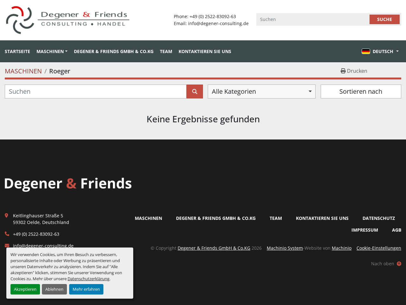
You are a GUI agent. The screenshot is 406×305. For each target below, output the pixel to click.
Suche (384, 19)
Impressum (364, 230)
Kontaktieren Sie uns (205, 51)
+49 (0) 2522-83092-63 (36, 234)
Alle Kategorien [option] (234, 91)
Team (166, 51)
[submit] (195, 91)
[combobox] (262, 91)
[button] (52, 51)
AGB (396, 230)
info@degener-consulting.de (43, 246)
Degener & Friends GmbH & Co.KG (114, 51)
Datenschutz (379, 218)
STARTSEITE (17, 51)
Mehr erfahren (86, 289)
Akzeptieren (25, 289)
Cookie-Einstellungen (379, 248)
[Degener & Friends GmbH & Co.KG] (68, 184)
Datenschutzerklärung (88, 278)
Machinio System (285, 248)
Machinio (341, 248)
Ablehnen (54, 289)
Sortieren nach (360, 91)
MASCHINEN (50, 51)
